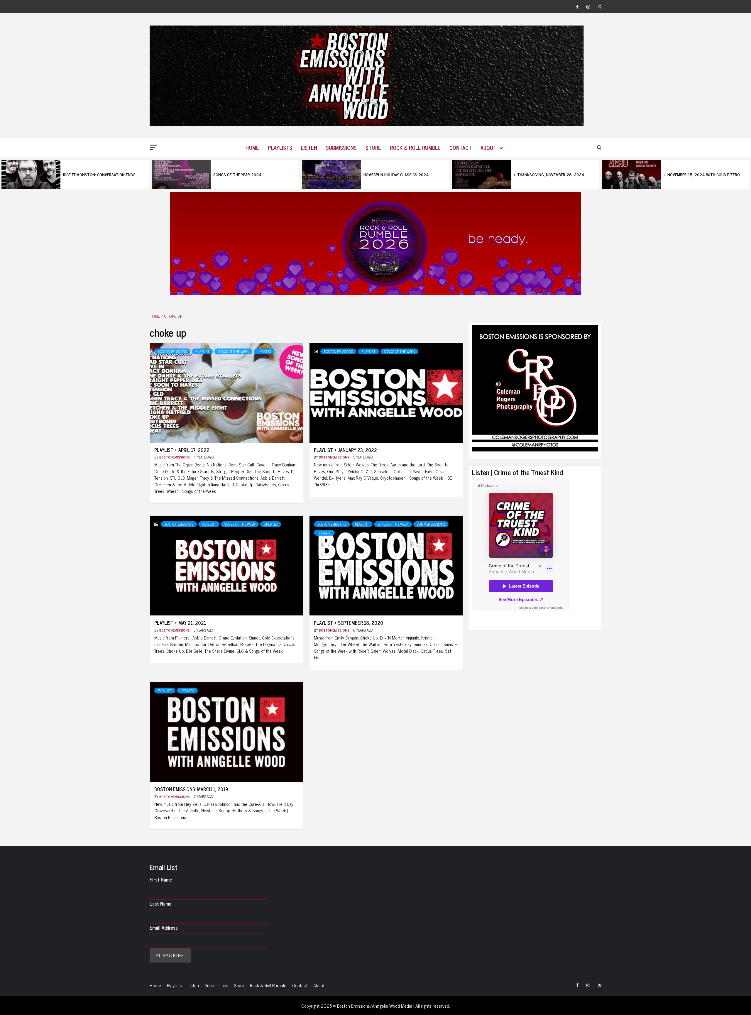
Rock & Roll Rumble (415, 147)
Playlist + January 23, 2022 (345, 450)
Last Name (160, 903)
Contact (460, 147)
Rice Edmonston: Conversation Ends (99, 174)
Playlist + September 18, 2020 (348, 623)
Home (252, 147)
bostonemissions (175, 457)
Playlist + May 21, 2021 (180, 623)
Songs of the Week (233, 351)
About (488, 147)
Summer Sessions (431, 524)
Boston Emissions (172, 351)
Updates (264, 351)
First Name (161, 879)
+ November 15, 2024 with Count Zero (702, 174)
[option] (75, 174)
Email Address (164, 927)
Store (373, 147)
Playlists (280, 147)
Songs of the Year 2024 (237, 174)
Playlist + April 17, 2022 (181, 450)
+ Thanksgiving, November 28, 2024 (549, 174)
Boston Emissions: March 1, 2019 (191, 789)
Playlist (202, 351)
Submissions (341, 147)
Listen (309, 147)
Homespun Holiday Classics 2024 (396, 174)
